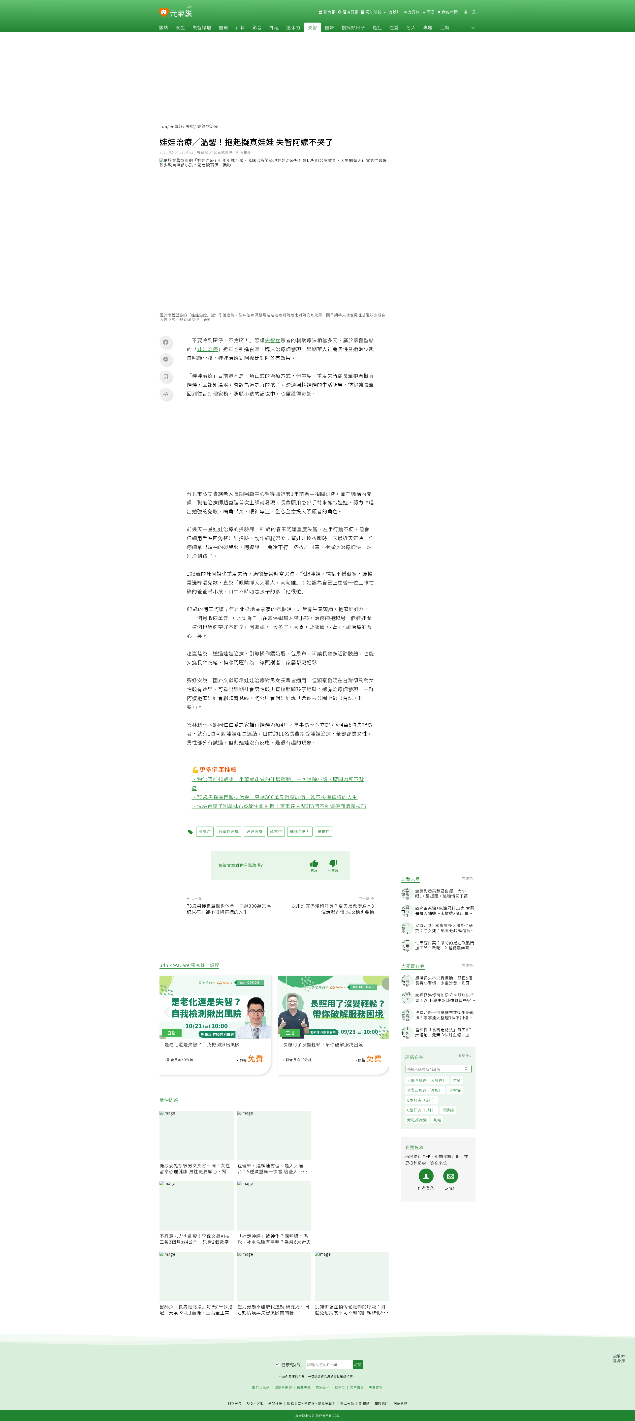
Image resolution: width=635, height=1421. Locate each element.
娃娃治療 (207, 349)
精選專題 (304, 1387)
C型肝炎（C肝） (421, 1109)
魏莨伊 (276, 831)
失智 (312, 27)
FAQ (250, 1403)
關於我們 (381, 1403)
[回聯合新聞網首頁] (164, 13)
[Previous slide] (166, 1011)
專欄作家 (376, 1387)
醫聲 (329, 27)
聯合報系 (347, 1403)
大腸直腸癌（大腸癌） (427, 1080)
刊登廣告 (235, 1403)
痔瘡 (457, 1080)
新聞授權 (275, 1403)
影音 (257, 27)
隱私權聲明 (326, 1403)
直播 (171, 1033)
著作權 (309, 1403)
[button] (473, 27)
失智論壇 (201, 27)
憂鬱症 (324, 831)
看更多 (468, 878)
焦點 (163, 27)
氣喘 (437, 1119)
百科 (240, 27)
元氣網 (176, 126)
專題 (428, 27)
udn (163, 126)
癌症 (377, 27)
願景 (430, 12)
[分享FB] (165, 342)
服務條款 (294, 1403)
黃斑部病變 (417, 1119)
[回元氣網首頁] (181, 12)
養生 (180, 27)
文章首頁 (357, 1387)
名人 (411, 27)
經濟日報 (350, 12)
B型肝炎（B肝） (421, 1100)
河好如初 (373, 12)
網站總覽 (400, 1403)
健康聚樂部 (283, 1387)
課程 (274, 27)
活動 (444, 27)
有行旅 (413, 12)
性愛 (394, 27)
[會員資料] (466, 12)
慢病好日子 (353, 27)
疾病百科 (323, 1387)
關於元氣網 (261, 1387)
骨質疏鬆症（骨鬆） (425, 1090)
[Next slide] (382, 1011)
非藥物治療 (229, 831)
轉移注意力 (300, 831)
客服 (259, 1403)
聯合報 (328, 12)
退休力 (293, 27)
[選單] (473, 12)
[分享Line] (165, 359)
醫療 (223, 27)
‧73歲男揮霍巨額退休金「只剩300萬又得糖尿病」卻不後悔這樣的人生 (275, 797)
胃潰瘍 (448, 1109)
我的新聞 (449, 12)
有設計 (394, 12)
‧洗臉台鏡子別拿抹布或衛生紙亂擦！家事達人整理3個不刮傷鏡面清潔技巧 (279, 805)
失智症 (455, 1090)
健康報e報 (291, 1364)
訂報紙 (364, 1403)
